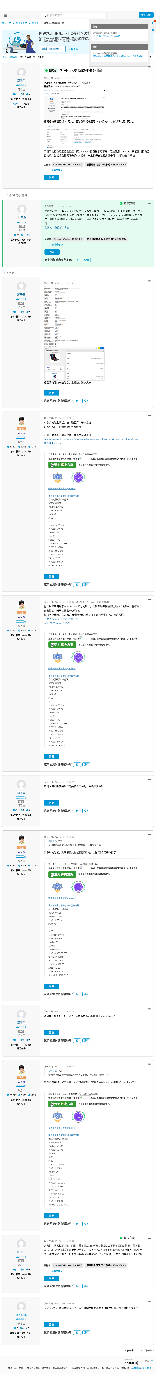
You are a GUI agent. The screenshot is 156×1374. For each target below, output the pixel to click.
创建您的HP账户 (52, 49)
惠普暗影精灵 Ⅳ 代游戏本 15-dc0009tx (106, 164)
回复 (51, 177)
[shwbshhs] (21, 1306)
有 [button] (77, 259)
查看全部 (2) (57, 170)
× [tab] (147, 21)
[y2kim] (21, 420)
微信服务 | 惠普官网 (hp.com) (62, 488)
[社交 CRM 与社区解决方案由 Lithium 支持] (131, 1362)
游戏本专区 (21, 23)
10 (13, 1333)
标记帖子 (21, 107)
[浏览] (4, 15)
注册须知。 (147, 1368)
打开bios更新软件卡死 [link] (54, 23)
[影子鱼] (21, 72)
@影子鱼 (52, 841)
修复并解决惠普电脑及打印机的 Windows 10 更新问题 (118, 56)
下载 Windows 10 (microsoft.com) (61, 619)
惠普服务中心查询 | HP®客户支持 (63, 496)
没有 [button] (86, 259)
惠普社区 (6, 23)
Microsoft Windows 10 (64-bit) (67, 164)
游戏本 (35, 23)
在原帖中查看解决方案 (56, 227)
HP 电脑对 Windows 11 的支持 (106, 35)
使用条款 (136, 1368)
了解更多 (73, 49)
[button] (149, 67)
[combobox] (73, 15)
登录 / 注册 (146, 15)
